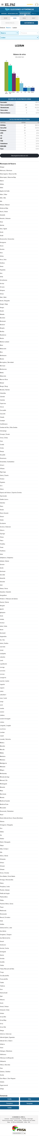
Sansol (2, 941)
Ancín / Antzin (4, 211)
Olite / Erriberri (4, 849)
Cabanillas (3, 393)
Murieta (2, 797)
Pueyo (2, 907)
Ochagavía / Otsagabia (6, 825)
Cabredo (2, 396)
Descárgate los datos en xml (19, 155)
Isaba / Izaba (3, 626)
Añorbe (2, 225)
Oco (1, 828)
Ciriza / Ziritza (4, 437)
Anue (1, 222)
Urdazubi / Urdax (4, 1010)
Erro (1, 485)
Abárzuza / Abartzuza (6, 170)
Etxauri (2, 516)
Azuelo (2, 311)
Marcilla (2, 749)
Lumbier (2, 732)
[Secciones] (2, 4)
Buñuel (2, 383)
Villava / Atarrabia (5, 1065)
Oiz (1, 835)
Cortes (2, 448)
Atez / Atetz (3, 297)
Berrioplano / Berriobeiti (7, 362)
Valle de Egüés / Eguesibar (7, 1037)
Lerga (1, 701)
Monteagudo (3, 784)
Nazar (1, 814)
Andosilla (2, 215)
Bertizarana (3, 369)
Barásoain (3, 321)
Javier (2, 650)
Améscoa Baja (4, 208)
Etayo (1, 506)
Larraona (2, 670)
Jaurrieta (2, 646)
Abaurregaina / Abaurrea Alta (8, 174)
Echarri (2, 465)
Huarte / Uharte (4, 602)
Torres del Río (4, 979)
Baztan (2, 338)
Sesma (2, 955)
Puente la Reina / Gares (6, 903)
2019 (5, 18)
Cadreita (2, 400)
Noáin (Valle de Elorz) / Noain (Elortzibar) (11, 818)
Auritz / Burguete (5, 300)
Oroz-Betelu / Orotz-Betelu (7, 876)
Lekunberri (3, 694)
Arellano (2, 263)
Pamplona (9, 1103)
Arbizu (2, 256)
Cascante (2, 413)
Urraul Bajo (3, 1020)
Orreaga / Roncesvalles (6, 879)
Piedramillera (4, 897)
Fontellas (2, 544)
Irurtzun (2, 623)
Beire (1, 345)
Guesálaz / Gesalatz (5, 592)
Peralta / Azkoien (5, 890)
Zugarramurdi (4, 1085)
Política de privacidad (7, 1120)
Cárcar (2, 407)
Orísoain (2, 866)
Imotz (1, 616)
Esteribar (2, 503)
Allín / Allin (3, 198)
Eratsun (2, 479)
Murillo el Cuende (5, 801)
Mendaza (2, 760)
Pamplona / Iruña (5, 886)
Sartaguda (3, 951)
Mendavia (2, 756)
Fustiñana (2, 551)
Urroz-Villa (3, 1027)
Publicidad (23, 1118)
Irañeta (2, 619)
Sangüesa (29, 1103)
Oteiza (2, 883)
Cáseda (2, 417)
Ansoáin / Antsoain (5, 218)
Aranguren (3, 242)
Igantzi (2, 609)
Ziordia (2, 1075)
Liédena (2, 715)
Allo (1, 201)
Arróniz (2, 283)
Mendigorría (3, 763)
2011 (24, 18)
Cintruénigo (3, 431)
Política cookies (18, 1120)
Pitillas (2, 900)
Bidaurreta (3, 376)
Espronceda (3, 496)
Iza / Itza (2, 640)
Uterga (2, 1030)
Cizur (1, 441)
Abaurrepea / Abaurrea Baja (8, 177)
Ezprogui (2, 533)
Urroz (1, 1023)
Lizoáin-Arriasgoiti (5, 718)
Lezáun (2, 712)
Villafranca (3, 1054)
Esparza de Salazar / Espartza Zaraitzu (11, 492)
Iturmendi (2, 633)
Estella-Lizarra (4, 499)
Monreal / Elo (3, 780)
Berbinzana (3, 355)
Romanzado (3, 914)
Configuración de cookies (29, 1120)
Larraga (2, 667)
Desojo (2, 451)
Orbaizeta (3, 859)
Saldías (2, 924)
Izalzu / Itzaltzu (4, 643)
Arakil (1, 235)
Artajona (2, 290)
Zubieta (2, 1082)
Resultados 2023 (13, 13)
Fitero (1, 540)
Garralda (2, 575)
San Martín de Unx (5, 938)
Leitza (1, 691)
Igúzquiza (2, 612)
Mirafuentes (3, 773)
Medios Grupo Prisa (19, 1133)
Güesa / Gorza (4, 588)
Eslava (2, 489)
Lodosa (2, 722)
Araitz (1, 232)
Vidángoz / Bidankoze (6, 1051)
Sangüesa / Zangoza (6, 934)
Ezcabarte (3, 523)
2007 (33, 18)
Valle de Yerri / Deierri (6, 1041)
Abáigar (2, 167)
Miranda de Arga (4, 777)
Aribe (1, 276)
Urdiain (2, 1013)
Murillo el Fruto (4, 804)
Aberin (2, 180)
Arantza (2, 249)
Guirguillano (3, 595)
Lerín (1, 705)
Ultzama (2, 999)
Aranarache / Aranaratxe (7, 239)
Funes (1, 547)
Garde (1, 568)
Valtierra (2, 1044)
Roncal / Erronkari (5, 917)
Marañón (2, 746)
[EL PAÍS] (10, 4)
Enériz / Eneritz (4, 475)
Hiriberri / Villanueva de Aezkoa (9, 599)
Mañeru (2, 742)
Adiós (1, 187)
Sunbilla (2, 962)
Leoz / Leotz (3, 698)
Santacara (3, 945)
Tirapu (2, 972)
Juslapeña (3, 653)
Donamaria (3, 458)
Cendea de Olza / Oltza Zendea (8, 427)
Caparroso (3, 403)
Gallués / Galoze (4, 561)
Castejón (2, 420)
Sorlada (2, 958)
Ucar (1, 989)
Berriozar (2, 366)
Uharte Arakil (3, 993)
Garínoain (2, 571)
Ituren (1, 629)
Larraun (2, 674)
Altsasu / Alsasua (5, 204)
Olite (29, 1099)
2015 (14, 18)
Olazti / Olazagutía (5, 842)
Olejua (2, 845)
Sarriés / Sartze (4, 948)
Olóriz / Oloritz (4, 856)
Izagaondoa (3, 636)
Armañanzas (3, 280)
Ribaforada (3, 910)
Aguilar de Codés (5, 191)
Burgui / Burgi (4, 386)
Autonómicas (29, 23)
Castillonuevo (4, 424)
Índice (25, 1122)
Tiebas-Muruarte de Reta (7, 969)
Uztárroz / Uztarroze (5, 1034)
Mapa (8, 1122)
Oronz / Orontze (4, 873)
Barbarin (2, 324)
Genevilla (2, 578)
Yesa (1, 1068)
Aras (1, 252)
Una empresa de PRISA (19, 1128)
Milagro (2, 770)
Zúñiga (2, 1089)
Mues (1, 790)
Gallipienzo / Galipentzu (6, 557)
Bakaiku (2, 314)
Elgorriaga (3, 472)
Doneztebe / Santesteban (7, 461)
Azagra (2, 307)
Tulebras (2, 986)
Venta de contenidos (15, 1118)
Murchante (3, 794)
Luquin (2, 736)
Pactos (34, 13)
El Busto (2, 468)
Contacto (7, 1118)
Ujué (1, 996)
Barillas (2, 331)
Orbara (2, 862)
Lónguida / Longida (5, 725)
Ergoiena (2, 482)
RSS (29, 1122)
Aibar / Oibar (3, 194)
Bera (1, 352)
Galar (1, 554)
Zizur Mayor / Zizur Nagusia (7, 1078)
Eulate (2, 520)
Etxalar (2, 509)
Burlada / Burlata (5, 390)
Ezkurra (2, 530)
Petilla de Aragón (5, 893)
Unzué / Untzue (4, 1006)
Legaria (2, 688)
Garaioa (2, 564)
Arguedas (2, 270)
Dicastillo (2, 455)
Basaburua (3, 335)
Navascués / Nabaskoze (7, 811)
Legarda (2, 684)
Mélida (2, 753)
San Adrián (3, 931)
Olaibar (2, 838)
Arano (1, 246)
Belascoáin (3, 348)
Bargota (2, 328)
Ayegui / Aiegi (4, 304)
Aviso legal (30, 1118)
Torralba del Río (4, 975)
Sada (1, 921)
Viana (1, 1047)
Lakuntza (2, 657)
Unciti (1, 1003)
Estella (10, 1099)
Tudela (2, 982)
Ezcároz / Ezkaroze (5, 527)
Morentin (2, 787)
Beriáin (2, 359)
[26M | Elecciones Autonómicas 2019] (19, 9)
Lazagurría (3, 677)
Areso (1, 266)
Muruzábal (3, 808)
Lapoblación (3, 664)
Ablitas (2, 184)
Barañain (2, 318)
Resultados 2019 (25, 13)
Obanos (2, 821)
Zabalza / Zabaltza (5, 1071)
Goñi (1, 585)
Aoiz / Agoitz (3, 228)
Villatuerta (3, 1061)
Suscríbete (30, 4)
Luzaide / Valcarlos (5, 739)
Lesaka (2, 708)
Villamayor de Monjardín (7, 1058)
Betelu (2, 372)
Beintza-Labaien (4, 342)
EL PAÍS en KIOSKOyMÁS (17, 1122)
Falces (2, 537)
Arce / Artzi (3, 259)
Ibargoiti (2, 605)
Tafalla (2, 965)
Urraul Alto (3, 1017)
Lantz (1, 660)
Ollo (1, 852)
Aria (1, 273)
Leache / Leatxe (4, 681)
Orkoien (2, 869)
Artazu (2, 294)
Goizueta (2, 581)
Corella (2, 444)
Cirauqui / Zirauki (5, 434)
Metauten (2, 766)
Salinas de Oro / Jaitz (6, 927)
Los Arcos (3, 729)
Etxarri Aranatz (4, 513)
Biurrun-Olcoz (4, 379)
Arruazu (2, 287)
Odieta (2, 832)
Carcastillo (3, 410)
